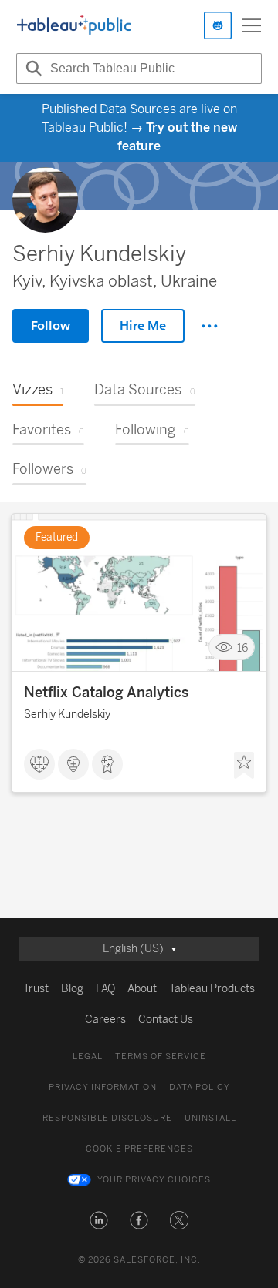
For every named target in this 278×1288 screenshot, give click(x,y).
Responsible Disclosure (107, 1118)
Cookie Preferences (139, 1149)
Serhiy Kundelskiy (67, 714)
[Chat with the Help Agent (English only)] (218, 25)
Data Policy (199, 1087)
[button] (98, 1220)
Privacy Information (103, 1087)
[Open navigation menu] (252, 25)
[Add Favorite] (244, 766)
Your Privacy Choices (154, 1180)
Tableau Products (212, 988)
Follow (50, 325)
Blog (72, 988)
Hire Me (143, 325)
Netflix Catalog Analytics (106, 692)
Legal (88, 1057)
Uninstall (210, 1118)
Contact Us (165, 1019)
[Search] (32, 69)
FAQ (105, 988)
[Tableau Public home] (74, 25)
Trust (36, 988)
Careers (105, 1019)
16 (242, 647)
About (142, 988)
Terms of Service (160, 1057)
